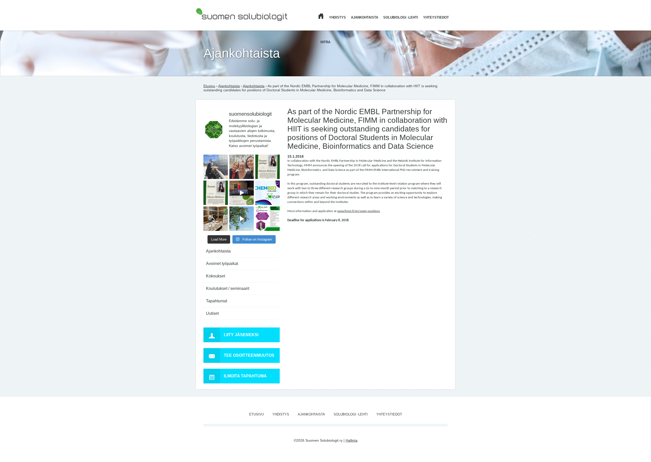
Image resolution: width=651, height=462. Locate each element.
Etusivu (209, 86)
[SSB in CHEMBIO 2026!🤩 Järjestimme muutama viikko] (241, 193)
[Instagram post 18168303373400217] (241, 218)
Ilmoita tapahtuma (245, 376)
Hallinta (352, 440)
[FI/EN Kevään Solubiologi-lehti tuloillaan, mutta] (241, 167)
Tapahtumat (216, 301)
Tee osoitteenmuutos (249, 355)
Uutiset (212, 313)
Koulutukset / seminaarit (227, 288)
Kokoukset (215, 276)
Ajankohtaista (364, 17)
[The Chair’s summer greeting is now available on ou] (267, 167)
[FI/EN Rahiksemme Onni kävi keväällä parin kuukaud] (215, 167)
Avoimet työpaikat (222, 263)
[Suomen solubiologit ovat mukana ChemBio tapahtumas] (267, 193)
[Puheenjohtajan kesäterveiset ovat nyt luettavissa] (215, 193)
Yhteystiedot (436, 17)
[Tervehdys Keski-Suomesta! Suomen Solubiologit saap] (215, 218)
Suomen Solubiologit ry (214, 24)
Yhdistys (337, 17)
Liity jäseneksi (241, 335)
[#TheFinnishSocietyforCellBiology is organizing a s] (267, 218)
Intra (325, 42)
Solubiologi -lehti (400, 17)
